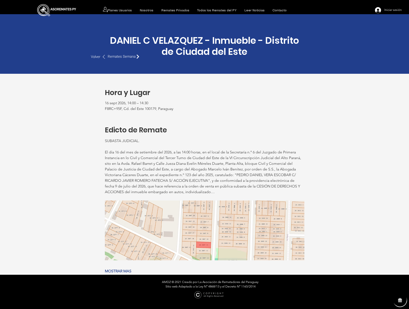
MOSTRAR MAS (118, 271)
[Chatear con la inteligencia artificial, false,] (400, 300)
